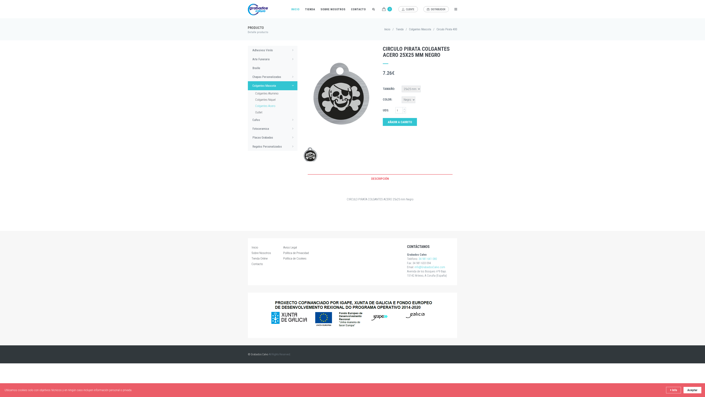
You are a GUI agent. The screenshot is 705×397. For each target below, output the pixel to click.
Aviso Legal (290, 247)
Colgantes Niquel (265, 99)
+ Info (673, 390)
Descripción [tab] (380, 178)
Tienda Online (260, 258)
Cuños (256, 120)
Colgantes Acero (265, 106)
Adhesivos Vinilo (262, 50)
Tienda (310, 9)
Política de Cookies (294, 258)
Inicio (295, 9)
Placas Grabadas (262, 137)
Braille (256, 68)
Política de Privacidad (296, 253)
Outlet (258, 112)
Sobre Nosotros (333, 9)
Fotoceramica (260, 128)
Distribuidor (437, 9)
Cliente (409, 9)
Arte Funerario (261, 59)
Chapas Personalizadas (266, 77)
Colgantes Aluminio (267, 93)
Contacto (358, 9)
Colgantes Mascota (420, 29)
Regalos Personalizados (267, 146)
